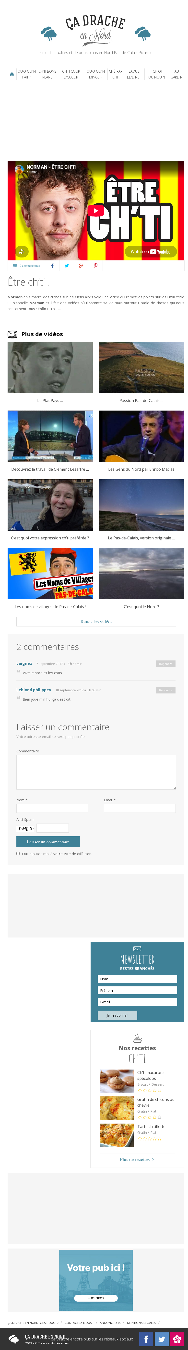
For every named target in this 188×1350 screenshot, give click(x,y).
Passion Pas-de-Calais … (141, 400)
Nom (21, 799)
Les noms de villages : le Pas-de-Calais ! (50, 606)
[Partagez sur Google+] (81, 265)
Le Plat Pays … (50, 400)
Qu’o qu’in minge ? (96, 74)
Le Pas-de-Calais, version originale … (141, 538)
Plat (153, 1111)
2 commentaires (30, 265)
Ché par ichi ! (115, 74)
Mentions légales (141, 1322)
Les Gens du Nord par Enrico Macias (141, 469)
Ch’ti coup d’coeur (71, 74)
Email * (110, 799)
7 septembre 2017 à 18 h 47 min (59, 663)
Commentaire (27, 750)
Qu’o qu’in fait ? (27, 74)
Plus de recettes (135, 1159)
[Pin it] (95, 265)
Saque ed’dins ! (134, 74)
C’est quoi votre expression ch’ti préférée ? (50, 538)
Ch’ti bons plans (47, 74)
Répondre (165, 663)
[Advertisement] (98, 122)
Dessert (157, 1084)
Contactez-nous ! (79, 1322)
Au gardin (177, 74)
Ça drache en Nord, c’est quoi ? (33, 1322)
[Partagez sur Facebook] (52, 265)
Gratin (142, 1111)
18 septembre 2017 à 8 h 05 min (78, 690)
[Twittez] (66, 265)
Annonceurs (110, 1322)
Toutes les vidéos (96, 621)
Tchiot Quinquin (156, 74)
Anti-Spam (25, 819)
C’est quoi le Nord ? (141, 606)
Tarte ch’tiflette (151, 1126)
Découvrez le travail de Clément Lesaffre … (50, 469)
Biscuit (142, 1084)
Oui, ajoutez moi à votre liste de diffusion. (57, 853)
